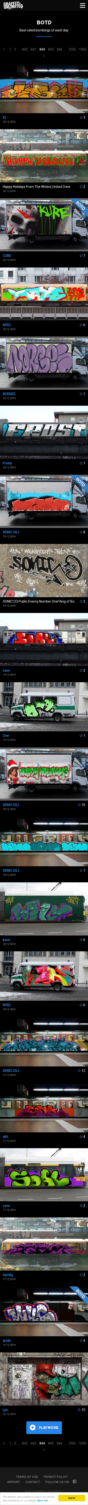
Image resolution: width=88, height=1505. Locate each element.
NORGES (9, 394)
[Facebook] (74, 1482)
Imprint (13, 1482)
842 (25, 49)
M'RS (7, 325)
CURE (7, 256)
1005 (72, 49)
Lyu (5, 1410)
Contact (32, 1482)
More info (42, 1500)
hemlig (8, 1275)
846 (59, 49)
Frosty (7, 463)
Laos (6, 670)
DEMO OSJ (11, 532)
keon (6, 940)
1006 (82, 49)
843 (33, 49)
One (6, 735)
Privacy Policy (55, 1477)
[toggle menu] (82, 5)
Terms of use (27, 1477)
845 (51, 49)
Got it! (71, 1498)
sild (5, 1136)
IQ (4, 117)
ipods (7, 1340)
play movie (48, 1428)
